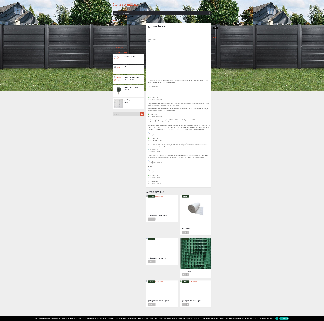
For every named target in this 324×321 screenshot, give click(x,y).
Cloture (117, 13)
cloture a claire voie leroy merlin (131, 78)
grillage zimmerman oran (157, 258)
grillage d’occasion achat (131, 101)
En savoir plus (284, 318)
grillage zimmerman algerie (158, 301)
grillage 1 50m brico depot (191, 301)
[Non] (322, 318)
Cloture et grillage (125, 4)
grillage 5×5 (186, 228)
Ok (277, 318)
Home (150, 21)
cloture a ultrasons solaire (131, 89)
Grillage (126, 13)
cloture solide (129, 67)
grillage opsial (129, 56)
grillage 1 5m (186, 271)
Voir (150, 219)
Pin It (214, 37)
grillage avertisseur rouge (157, 215)
